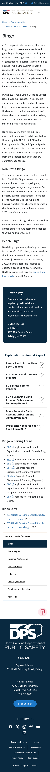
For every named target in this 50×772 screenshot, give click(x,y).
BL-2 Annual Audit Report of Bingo (21, 376)
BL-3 (9, 463)
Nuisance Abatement (18, 558)
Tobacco (12, 574)
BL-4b (10, 476)
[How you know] (25, 3)
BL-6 (9, 497)
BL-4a (10, 468)
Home (5, 22)
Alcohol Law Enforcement (17, 26)
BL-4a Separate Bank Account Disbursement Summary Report (20, 400)
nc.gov (36, 742)
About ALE (13, 596)
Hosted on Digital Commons (25, 765)
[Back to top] (42, 612)
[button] (37, 12)
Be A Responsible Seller (19, 589)
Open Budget (33, 757)
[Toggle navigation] (46, 12)
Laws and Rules (15, 566)
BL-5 (9, 484)
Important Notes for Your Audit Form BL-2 (22, 427)
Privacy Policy (17, 757)
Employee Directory (19, 742)
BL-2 (9, 459)
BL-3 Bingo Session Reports (17, 387)
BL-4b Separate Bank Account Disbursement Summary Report (20, 414)
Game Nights (14, 551)
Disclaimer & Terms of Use (25, 752)
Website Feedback (17, 747)
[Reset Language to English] (32, 3)
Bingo (10, 543)
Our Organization (18, 22)
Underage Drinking (16, 581)
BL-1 (9, 447)
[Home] (17, 9)
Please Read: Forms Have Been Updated (21, 365)
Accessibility (35, 747)
